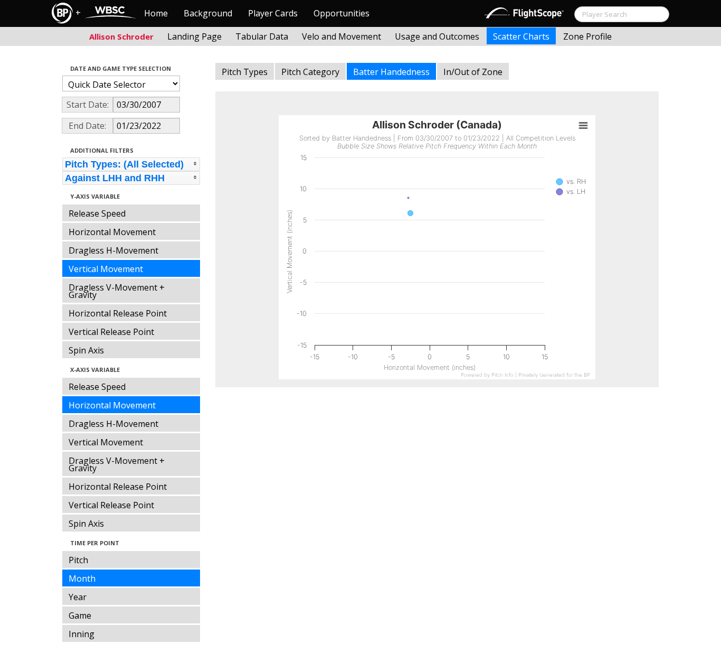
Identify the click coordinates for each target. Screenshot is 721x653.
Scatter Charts (521, 36)
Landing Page (194, 36)
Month (82, 578)
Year (78, 597)
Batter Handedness (391, 72)
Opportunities (341, 13)
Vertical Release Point (111, 332)
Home (156, 13)
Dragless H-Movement (113, 250)
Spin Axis (86, 350)
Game (80, 615)
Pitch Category (310, 72)
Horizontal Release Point (118, 313)
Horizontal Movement (112, 232)
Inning (81, 634)
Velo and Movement (341, 36)
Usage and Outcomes (437, 36)
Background (208, 13)
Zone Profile (587, 36)
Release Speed (97, 213)
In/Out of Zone (472, 72)
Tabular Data (261, 36)
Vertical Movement (106, 269)
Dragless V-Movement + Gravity (117, 291)
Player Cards (273, 13)
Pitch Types (245, 72)
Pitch (78, 560)
